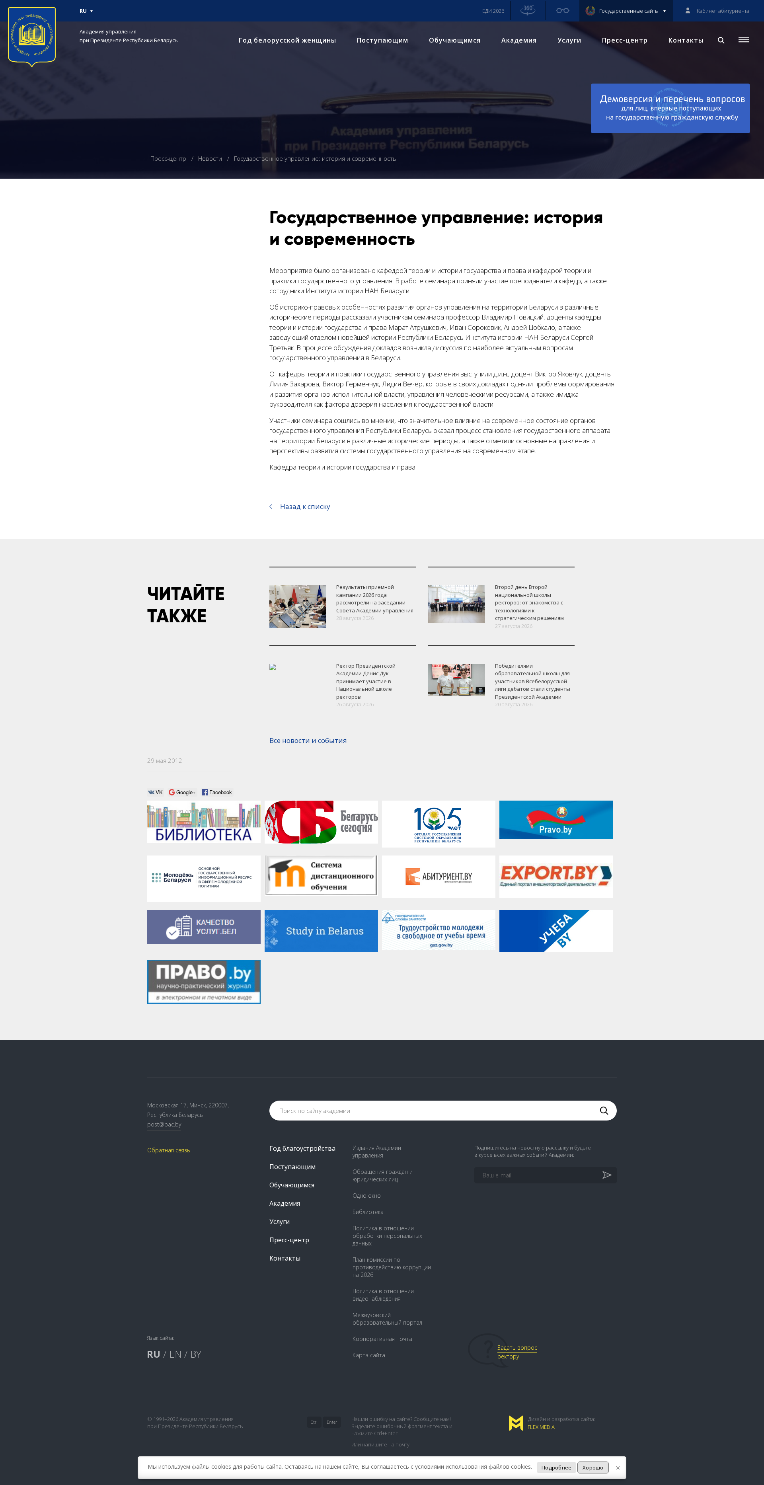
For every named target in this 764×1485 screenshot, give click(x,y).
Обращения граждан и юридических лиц (383, 1175)
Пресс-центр (625, 40)
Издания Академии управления (377, 1151)
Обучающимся (455, 40)
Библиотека (368, 1212)
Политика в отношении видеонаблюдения (383, 1294)
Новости (211, 158)
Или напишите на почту (380, 1444)
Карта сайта (369, 1355)
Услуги (569, 40)
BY (195, 1353)
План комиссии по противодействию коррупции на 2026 (392, 1267)
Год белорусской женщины (287, 40)
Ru (83, 14)
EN (175, 1353)
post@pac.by (164, 1124)
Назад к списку (305, 506)
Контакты (686, 40)
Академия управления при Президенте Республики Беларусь (129, 36)
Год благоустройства (302, 1148)
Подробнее (556, 1467)
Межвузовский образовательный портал (387, 1318)
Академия (519, 40)
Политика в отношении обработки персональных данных (387, 1235)
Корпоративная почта (382, 1339)
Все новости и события (308, 740)
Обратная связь (168, 1150)
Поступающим (382, 40)
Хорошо (593, 1467)
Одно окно (367, 1195)
